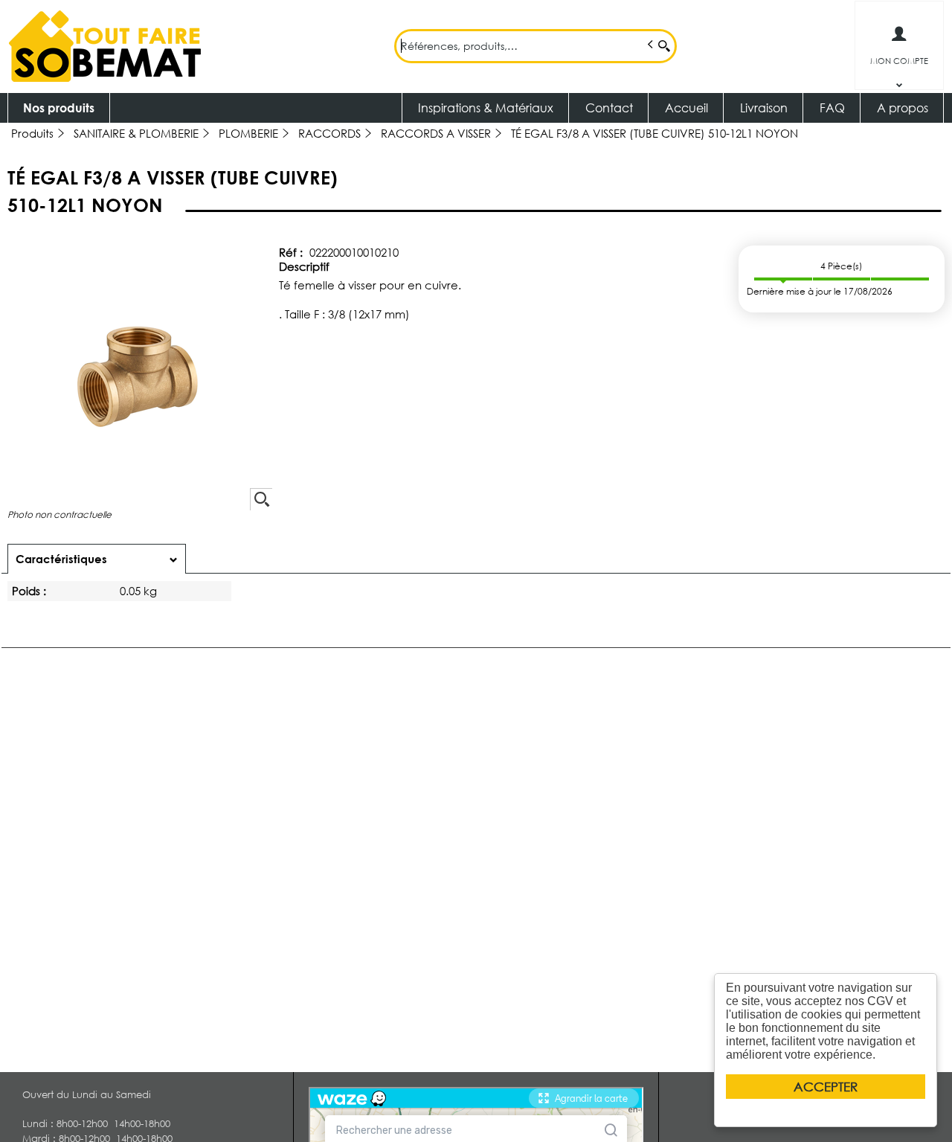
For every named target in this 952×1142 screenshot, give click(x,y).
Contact (609, 107)
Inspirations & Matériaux (485, 107)
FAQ (832, 107)
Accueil (686, 107)
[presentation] (96, 559)
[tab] (96, 559)
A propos (902, 107)
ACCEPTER (826, 1086)
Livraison (764, 107)
